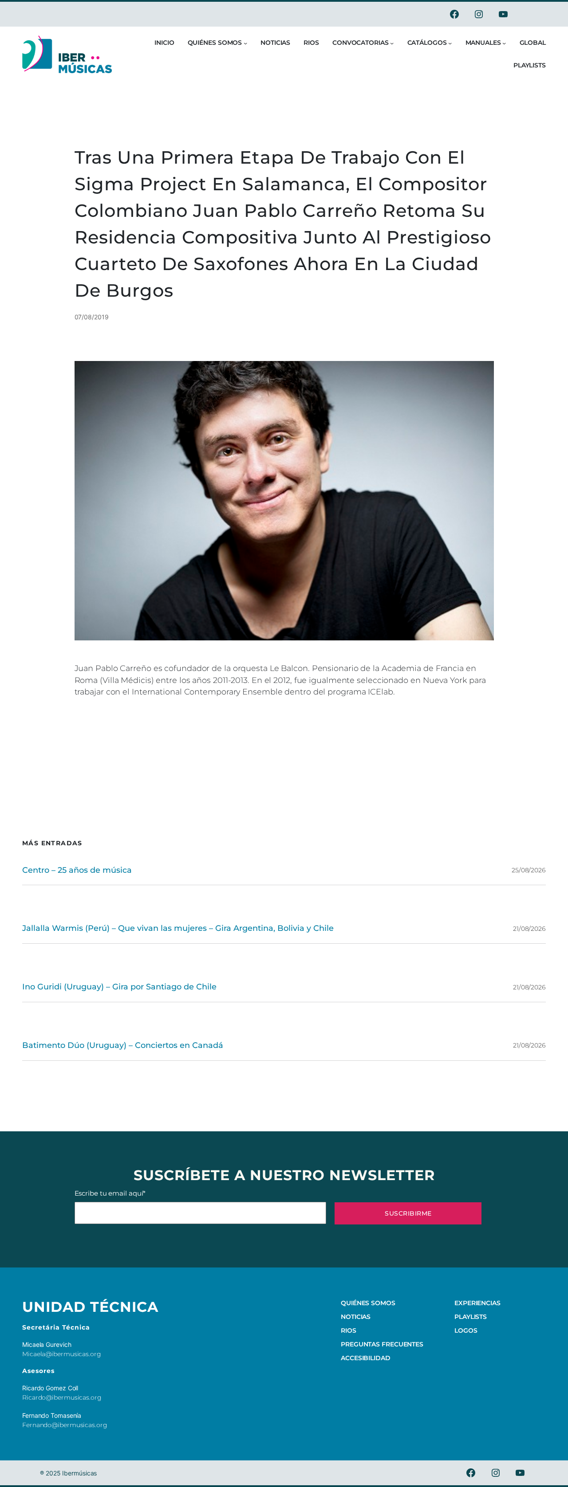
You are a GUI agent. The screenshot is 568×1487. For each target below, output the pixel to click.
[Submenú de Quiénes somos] (245, 43)
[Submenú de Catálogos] (450, 43)
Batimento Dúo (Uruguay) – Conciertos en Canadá (122, 1045)
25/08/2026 (529, 870)
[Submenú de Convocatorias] (392, 43)
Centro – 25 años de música (77, 870)
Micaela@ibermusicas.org (61, 1354)
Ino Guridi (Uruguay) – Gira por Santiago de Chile (119, 986)
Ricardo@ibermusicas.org (62, 1397)
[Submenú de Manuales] (504, 43)
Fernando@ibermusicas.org (64, 1425)
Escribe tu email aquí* (110, 1193)
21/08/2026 (529, 929)
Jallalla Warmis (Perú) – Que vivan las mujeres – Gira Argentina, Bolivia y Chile (178, 928)
